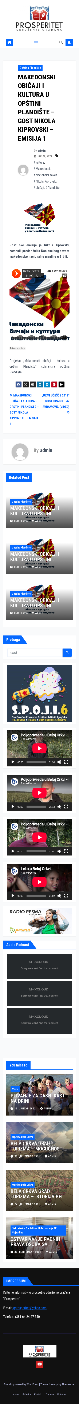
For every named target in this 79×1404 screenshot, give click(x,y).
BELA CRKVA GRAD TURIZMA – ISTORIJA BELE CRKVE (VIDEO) (38, 1196)
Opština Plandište (30, 67)
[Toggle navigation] (36, 42)
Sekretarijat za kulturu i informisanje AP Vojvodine (34, 1230)
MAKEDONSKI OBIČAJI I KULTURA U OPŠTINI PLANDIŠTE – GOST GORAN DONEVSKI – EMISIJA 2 (38, 516)
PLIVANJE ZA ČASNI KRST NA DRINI (38, 1098)
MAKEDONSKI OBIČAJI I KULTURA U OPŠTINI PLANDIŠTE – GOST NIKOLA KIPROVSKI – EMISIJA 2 (39, 608)
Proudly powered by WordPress (21, 1384)
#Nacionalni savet (45, 175)
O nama (50, 1394)
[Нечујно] (59, 762)
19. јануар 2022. (26, 1108)
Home (16, 1394)
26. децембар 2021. (28, 1156)
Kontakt (38, 1394)
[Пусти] (13, 762)
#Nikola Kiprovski (45, 181)
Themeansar (68, 1384)
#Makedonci (42, 169)
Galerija (27, 1394)
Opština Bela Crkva (22, 1137)
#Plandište (53, 188)
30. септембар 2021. (29, 1252)
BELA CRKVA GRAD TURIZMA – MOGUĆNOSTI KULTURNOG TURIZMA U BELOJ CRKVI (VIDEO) (37, 1151)
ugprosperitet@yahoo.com (29, 1308)
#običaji (39, 188)
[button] (61, 42)
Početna (61, 1394)
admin (42, 150)
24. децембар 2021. (28, 1204)
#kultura (39, 162)
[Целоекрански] (66, 762)
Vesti (15, 1089)
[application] (39, 748)
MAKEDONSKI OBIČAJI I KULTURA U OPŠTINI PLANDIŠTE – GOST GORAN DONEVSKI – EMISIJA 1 (38, 562)
